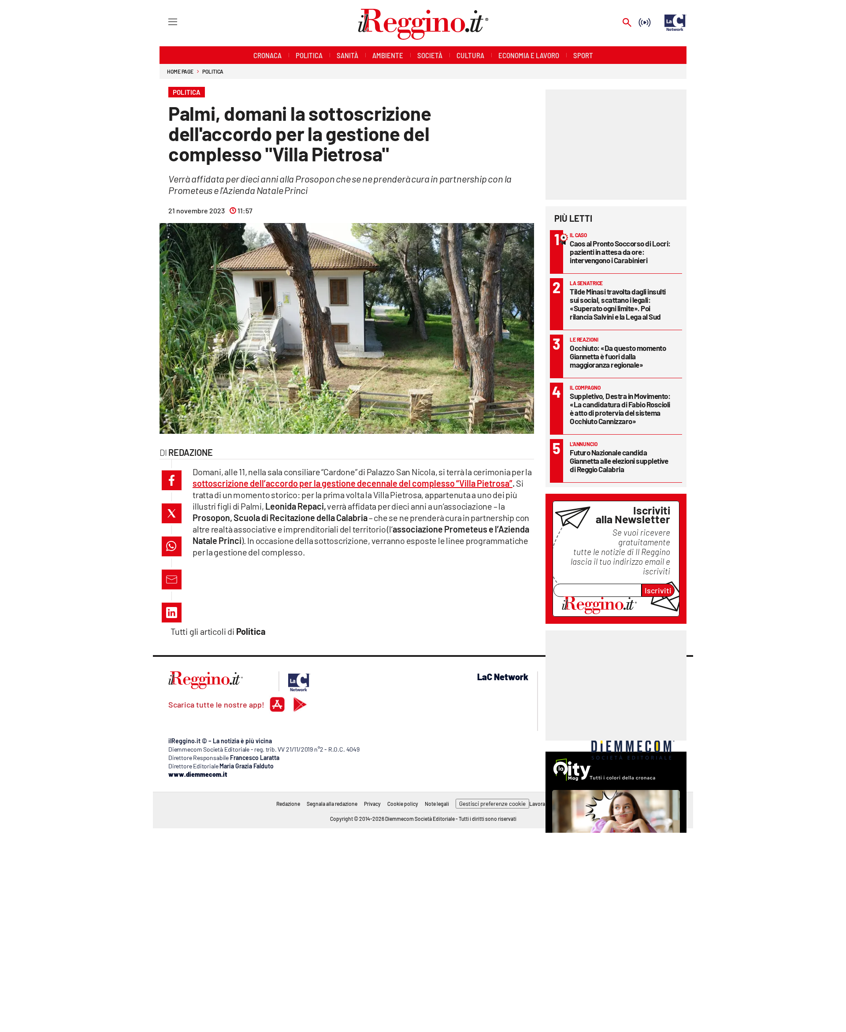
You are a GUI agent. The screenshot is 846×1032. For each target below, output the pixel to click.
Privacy (372, 804)
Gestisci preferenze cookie (492, 803)
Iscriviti (658, 590)
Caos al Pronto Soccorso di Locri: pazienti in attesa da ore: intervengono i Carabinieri (620, 252)
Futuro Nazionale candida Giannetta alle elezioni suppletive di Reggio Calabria (619, 460)
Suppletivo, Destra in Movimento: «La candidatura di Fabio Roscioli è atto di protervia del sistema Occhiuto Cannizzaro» (620, 408)
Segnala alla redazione (332, 804)
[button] (172, 480)
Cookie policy (402, 804)
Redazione (288, 804)
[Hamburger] (165, 21)
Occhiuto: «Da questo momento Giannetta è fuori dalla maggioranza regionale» (618, 356)
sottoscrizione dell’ (352, 483)
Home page (180, 71)
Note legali (437, 804)
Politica (212, 71)
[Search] (627, 23)
